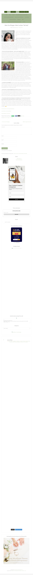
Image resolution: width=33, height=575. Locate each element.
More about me (19, 158)
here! (19, 9)
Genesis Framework (19, 570)
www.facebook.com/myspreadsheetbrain (8, 108)
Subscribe (17, 159)
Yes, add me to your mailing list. (7, 150)
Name (3, 135)
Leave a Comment (21, 27)
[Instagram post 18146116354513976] (9, 474)
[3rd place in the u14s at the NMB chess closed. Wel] (9, 355)
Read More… (21, 159)
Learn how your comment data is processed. (20, 153)
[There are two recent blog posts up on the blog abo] (23, 496)
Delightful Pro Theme (14, 570)
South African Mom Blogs (16, 5)
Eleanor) (18, 33)
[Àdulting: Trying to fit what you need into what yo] (23, 486)
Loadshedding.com (18, 242)
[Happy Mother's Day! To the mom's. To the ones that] (23, 507)
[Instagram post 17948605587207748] (23, 420)
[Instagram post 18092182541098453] (9, 428)
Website (3, 143)
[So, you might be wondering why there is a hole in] (23, 398)
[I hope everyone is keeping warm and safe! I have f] (9, 516)
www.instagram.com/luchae (6, 113)
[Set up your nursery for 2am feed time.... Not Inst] (23, 370)
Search (19, 239)
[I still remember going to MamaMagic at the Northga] (23, 450)
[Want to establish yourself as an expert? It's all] (23, 356)
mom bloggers (11, 117)
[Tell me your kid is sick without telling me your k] (23, 345)
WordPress (23, 570)
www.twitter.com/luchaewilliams (6, 111)
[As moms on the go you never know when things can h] (9, 423)
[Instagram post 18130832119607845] (9, 485)
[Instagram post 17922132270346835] (9, 488)
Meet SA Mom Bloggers (7, 117)
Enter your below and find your (16, 237)
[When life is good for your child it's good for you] (9, 386)
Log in (25, 570)
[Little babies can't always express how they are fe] (9, 369)
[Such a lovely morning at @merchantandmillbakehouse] (23, 479)
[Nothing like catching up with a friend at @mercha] (9, 346)
